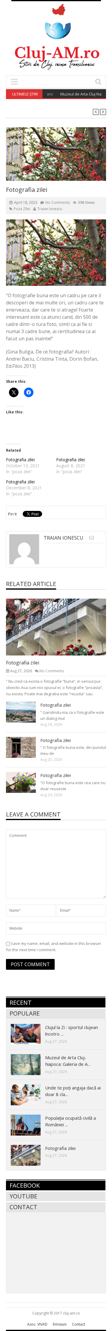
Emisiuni (60, 1324)
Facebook (25, 1185)
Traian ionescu (49, 208)
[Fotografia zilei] (61, 626)
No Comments (57, 202)
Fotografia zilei (20, 459)
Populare (25, 1013)
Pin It (12, 514)
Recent (21, 1002)
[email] (91, 537)
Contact (23, 1207)
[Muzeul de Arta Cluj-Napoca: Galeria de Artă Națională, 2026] (30, 1064)
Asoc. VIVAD (37, 1324)
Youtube (23, 1196)
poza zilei (22, 208)
